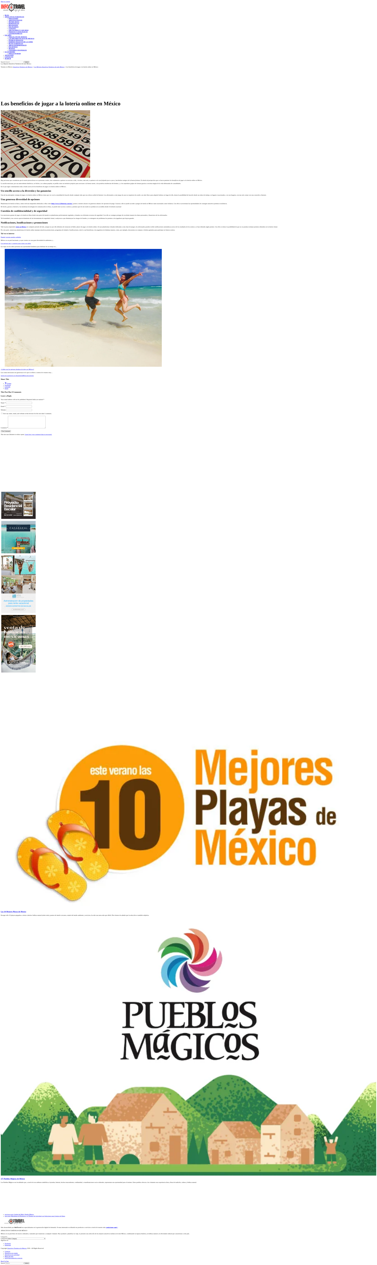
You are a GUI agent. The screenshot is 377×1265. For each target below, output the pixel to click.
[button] (8, 58)
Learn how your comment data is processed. (38, 434)
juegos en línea (14, 375)
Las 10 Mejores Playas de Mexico (13, 912)
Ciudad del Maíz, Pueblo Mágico (19, 1214)
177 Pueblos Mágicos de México (13, 1179)
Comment (4, 428)
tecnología (30, 375)
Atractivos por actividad (12, 1255)
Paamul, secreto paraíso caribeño (11, 237)
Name (3, 403)
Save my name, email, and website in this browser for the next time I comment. (27, 413)
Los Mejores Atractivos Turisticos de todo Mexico (49, 67)
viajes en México (21, 227)
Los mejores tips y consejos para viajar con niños (16, 243)
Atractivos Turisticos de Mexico (22, 67)
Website (3, 410)
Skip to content (5, 1)
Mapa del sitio (9, 1256)
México (25, 375)
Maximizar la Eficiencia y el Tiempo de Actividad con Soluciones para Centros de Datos (35, 1216)
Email (3, 406)
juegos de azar (5, 375)
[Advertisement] (60, 83)
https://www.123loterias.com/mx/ (61, 203)
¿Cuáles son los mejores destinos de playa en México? (17, 369)
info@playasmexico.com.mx (13, 1258)
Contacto (7, 1251)
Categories (4, 1238)
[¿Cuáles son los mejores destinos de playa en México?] (83, 366)
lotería (21, 375)
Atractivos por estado (11, 1253)
